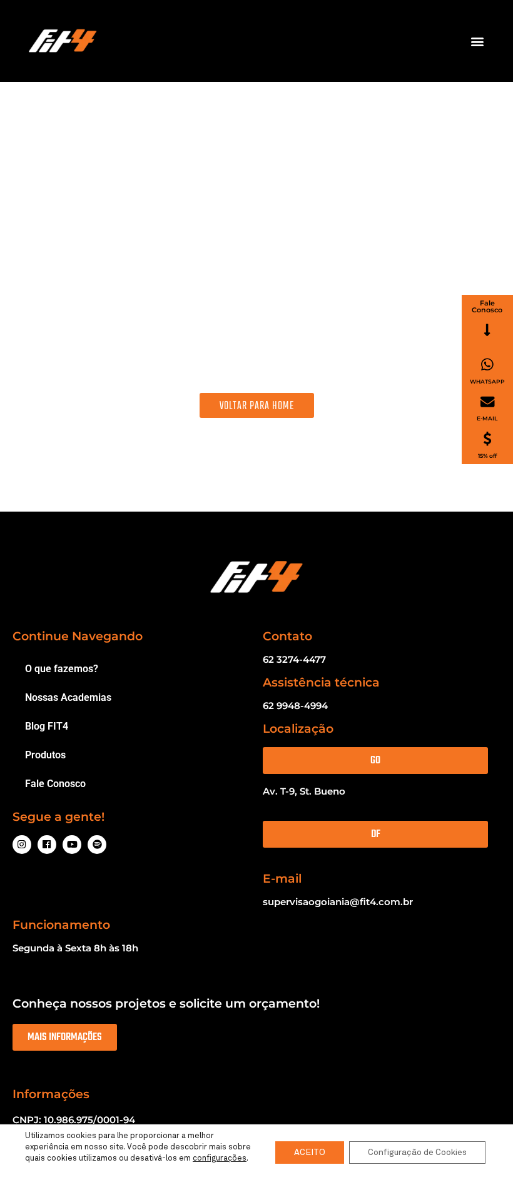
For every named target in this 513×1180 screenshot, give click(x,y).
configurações (219, 1158)
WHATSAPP (487, 381)
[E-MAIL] (487, 402)
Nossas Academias (68, 697)
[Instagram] (22, 844)
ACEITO (309, 1152)
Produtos (45, 755)
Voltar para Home (257, 405)
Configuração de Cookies (417, 1152)
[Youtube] (72, 844)
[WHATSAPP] (487, 364)
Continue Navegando (78, 636)
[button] (477, 41)
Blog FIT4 (46, 726)
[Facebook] (47, 844)
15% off (487, 455)
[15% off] (487, 439)
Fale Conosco (55, 784)
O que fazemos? (61, 669)
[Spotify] (97, 844)
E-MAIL (487, 418)
